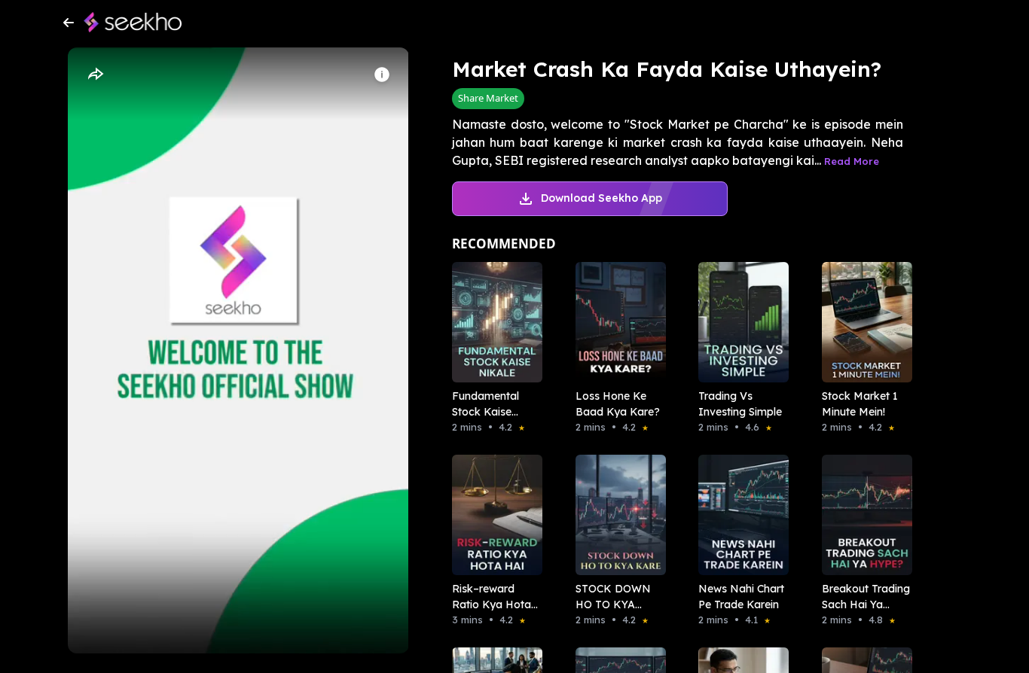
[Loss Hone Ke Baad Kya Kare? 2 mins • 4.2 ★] (616, 322)
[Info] (382, 74)
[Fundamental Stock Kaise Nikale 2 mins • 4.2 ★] (492, 322)
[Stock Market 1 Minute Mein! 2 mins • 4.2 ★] (862, 322)
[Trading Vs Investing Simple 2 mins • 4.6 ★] (739, 322)
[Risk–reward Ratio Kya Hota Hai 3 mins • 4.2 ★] (492, 515)
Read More (851, 161)
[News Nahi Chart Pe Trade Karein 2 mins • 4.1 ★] (739, 515)
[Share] (95, 74)
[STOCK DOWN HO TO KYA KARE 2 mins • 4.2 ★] (616, 515)
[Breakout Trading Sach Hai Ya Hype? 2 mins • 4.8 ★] (862, 515)
